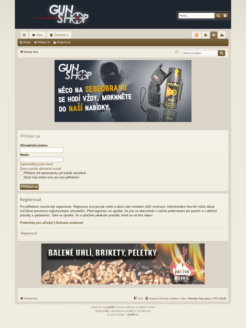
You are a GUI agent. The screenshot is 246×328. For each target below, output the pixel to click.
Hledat (27, 42)
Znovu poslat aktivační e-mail (40, 168)
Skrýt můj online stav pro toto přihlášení (51, 177)
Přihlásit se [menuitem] (214, 36)
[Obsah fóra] (56, 14)
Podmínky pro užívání (36, 223)
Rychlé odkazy (25, 36)
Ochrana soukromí (69, 223)
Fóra (40, 35)
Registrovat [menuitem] (223, 36)
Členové (60, 35)
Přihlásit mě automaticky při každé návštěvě (55, 173)
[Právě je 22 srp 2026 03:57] (176, 52)
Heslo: (24, 155)
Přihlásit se (43, 42)
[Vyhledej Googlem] (221, 53)
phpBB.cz (133, 314)
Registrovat (64, 42)
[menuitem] (205, 35)
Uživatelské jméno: (34, 145)
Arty (107, 311)
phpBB (110, 307)
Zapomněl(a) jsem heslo (36, 164)
